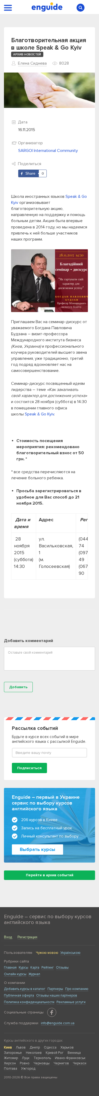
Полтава (10, 1068)
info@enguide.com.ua (57, 1023)
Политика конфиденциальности (29, 1002)
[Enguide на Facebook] (51, 1012)
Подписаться (29, 768)
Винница (74, 1053)
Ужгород (28, 1068)
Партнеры (55, 989)
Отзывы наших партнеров (56, 995)
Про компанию (76, 989)
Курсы (23, 967)
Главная (10, 967)
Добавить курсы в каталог (24, 989)
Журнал (34, 974)
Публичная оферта (19, 995)
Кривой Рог (55, 1053)
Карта (34, 967)
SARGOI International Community (48, 150)
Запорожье (13, 1053)
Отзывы (62, 967)
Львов (21, 1047)
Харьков (67, 1047)
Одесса (50, 1047)
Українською (70, 953)
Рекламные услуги (71, 1002)
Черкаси (79, 1063)
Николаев (34, 1053)
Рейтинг (47, 967)
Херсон (10, 1063)
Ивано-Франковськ (70, 1058)
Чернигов (61, 1063)
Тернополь (42, 1058)
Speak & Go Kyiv (39, 414)
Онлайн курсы (15, 974)
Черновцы (42, 1063)
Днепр (35, 1047)
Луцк (26, 1058)
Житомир (11, 1058)
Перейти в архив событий (49, 875)
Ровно (25, 1063)
